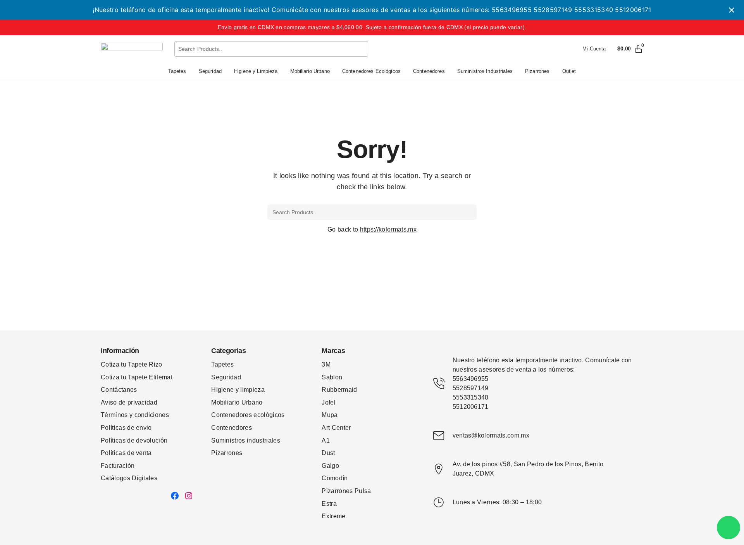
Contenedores (231, 427)
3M (326, 364)
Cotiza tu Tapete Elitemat (136, 377)
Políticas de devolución (134, 440)
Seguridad (226, 377)
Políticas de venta (126, 453)
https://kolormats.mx (388, 229)
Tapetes (222, 364)
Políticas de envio (126, 427)
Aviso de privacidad (129, 402)
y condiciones (149, 415)
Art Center (336, 427)
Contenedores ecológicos (247, 415)
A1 (326, 440)
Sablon (332, 377)
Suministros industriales (245, 440)
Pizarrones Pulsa (346, 491)
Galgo (330, 465)
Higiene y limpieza (238, 389)
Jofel (329, 402)
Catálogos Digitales (129, 478)
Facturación (118, 465)
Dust (328, 453)
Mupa (330, 415)
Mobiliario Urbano (236, 402)
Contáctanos (119, 389)
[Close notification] (731, 10)
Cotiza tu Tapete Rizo (131, 364)
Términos (115, 415)
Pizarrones (226, 453)
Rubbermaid (339, 389)
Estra (329, 503)
